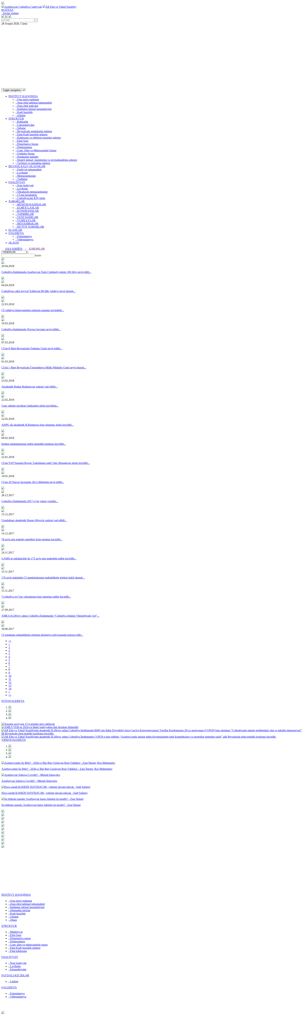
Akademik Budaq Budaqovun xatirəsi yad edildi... (29, 386)
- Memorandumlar (26, 175)
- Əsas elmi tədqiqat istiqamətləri (34, 102)
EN (7, 9)
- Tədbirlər (21, 179)
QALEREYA (16, 233)
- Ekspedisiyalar (17, 969)
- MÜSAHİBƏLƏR (27, 223)
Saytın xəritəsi (10, 13)
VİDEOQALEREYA (13, 739)
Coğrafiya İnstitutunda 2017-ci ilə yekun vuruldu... (29, 501)
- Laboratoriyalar (25, 124)
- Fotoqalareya (24, 236)
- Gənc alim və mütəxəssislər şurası (28, 944)
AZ (11, 9)
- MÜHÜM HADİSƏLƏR (31, 204)
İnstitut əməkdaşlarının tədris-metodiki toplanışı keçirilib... (33, 443)
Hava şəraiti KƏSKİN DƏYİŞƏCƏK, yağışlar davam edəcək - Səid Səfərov (44, 792)
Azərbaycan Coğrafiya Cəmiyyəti (23, 6)
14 (9, 688)
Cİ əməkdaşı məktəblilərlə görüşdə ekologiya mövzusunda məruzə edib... (42, 634)
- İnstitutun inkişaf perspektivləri (34, 109)
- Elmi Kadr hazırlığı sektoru (31, 134)
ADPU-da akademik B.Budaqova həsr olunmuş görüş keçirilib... (37, 424)
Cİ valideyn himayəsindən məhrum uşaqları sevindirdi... (32, 310)
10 (9, 675)
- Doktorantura (24, 147)
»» (9, 694)
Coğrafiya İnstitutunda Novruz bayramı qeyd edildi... (31, 329)
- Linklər (13, 981)
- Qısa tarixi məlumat (27, 99)
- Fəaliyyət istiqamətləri (29, 169)
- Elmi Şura (22, 140)
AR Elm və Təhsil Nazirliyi (60, 6)
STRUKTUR (16, 118)
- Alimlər (21, 115)
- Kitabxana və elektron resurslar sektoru (38, 137)
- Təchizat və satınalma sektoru (33, 163)
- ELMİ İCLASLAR (27, 207)
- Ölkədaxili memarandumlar (32, 191)
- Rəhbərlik (22, 121)
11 (9, 679)
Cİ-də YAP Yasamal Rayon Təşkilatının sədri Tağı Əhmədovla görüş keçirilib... (45, 463)
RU (3, 9)
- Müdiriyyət (15, 931)
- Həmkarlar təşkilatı (27, 156)
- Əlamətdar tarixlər (19, 910)
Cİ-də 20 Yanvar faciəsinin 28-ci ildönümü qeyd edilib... (32, 482)
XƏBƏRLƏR (16, 201)
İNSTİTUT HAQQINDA (23, 96)
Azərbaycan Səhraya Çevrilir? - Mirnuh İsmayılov (29, 780)
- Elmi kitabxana (17, 951)
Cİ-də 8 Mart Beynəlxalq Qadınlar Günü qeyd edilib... (31, 348)
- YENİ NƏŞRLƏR (27, 217)
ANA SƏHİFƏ (13, 248)
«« (9, 640)
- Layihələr (22, 172)
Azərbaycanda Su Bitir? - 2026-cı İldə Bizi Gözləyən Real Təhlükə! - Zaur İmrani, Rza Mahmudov (56, 768)
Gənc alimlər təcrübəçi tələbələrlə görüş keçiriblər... (30, 405)
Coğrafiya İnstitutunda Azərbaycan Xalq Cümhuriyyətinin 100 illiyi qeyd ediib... (46, 272)
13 (9, 685)
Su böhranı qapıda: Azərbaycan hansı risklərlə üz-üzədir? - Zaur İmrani (41, 804)
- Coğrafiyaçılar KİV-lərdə (30, 198)
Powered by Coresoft (153, 1009)
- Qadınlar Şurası (25, 153)
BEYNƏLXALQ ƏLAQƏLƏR (26, 166)
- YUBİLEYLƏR (26, 220)
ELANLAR (15, 229)
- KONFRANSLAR (27, 210)
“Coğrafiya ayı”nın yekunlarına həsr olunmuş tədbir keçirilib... (36, 596)
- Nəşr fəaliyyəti (24, 185)
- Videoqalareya (24, 239)
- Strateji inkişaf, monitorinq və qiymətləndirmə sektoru (46, 159)
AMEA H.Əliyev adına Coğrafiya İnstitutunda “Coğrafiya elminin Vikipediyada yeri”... (50, 615)
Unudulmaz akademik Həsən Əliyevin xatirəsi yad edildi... (34, 520)
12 (9, 682)
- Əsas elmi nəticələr (27, 105)
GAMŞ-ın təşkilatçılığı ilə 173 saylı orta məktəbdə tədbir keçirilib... (38, 558)
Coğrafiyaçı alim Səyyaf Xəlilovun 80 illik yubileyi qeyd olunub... (38, 291)
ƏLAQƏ (13, 242)
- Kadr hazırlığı (24, 112)
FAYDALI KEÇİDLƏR (15, 975)
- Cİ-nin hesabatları (26, 194)
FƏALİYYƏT (16, 182)
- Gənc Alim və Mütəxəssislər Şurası (36, 150)
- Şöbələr (21, 128)
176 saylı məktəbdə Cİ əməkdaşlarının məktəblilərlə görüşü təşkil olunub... (43, 577)
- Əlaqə (12, 919)
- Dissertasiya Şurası (27, 144)
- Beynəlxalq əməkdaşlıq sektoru (34, 131)
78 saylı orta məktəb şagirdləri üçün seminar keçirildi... (31, 539)
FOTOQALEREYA (12, 701)
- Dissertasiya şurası (19, 938)
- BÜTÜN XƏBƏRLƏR (30, 226)
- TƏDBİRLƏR (25, 214)
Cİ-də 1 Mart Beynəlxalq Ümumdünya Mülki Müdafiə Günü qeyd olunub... (43, 367)
